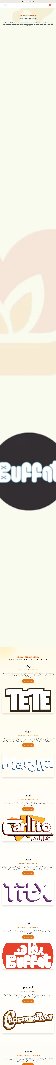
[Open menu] (5, 5)
